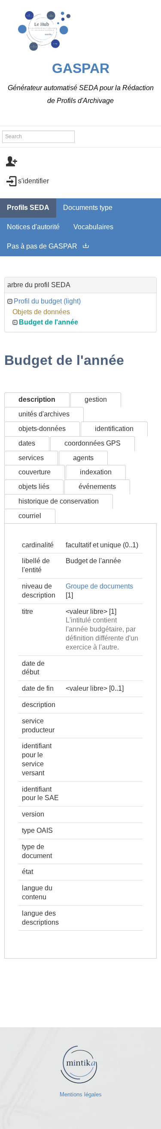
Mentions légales (81, 1094)
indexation (96, 472)
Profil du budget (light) (47, 301)
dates (26, 443)
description (36, 399)
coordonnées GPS (92, 443)
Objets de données (41, 311)
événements (97, 486)
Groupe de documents (99, 586)
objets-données (42, 428)
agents (83, 457)
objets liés (33, 486)
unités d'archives (44, 414)
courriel (29, 515)
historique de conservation (58, 501)
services (31, 457)
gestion (96, 399)
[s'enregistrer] (80, 162)
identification (114, 428)
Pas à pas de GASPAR (42, 246)
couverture (34, 472)
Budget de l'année (48, 322)
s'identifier (33, 181)
